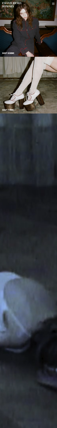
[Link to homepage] (11, 4)
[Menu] (53, 3)
